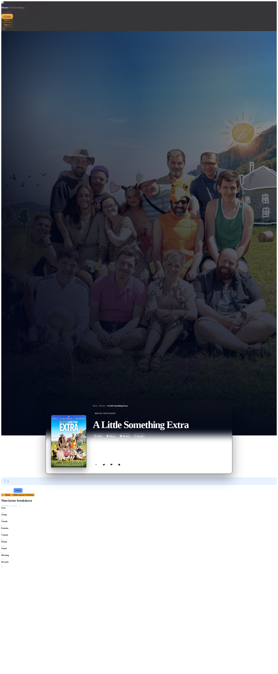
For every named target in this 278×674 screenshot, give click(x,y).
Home (95, 406)
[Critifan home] (139, 3)
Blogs (22, 7)
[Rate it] (119, 464)
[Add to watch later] (96, 464)
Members (15, 7)
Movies (4, 7)
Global (18, 490)
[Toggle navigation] (3, 29)
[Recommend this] (104, 464)
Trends (7, 16)
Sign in (7, 20)
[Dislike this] (111, 464)
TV (9, 7)
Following (7, 490)
